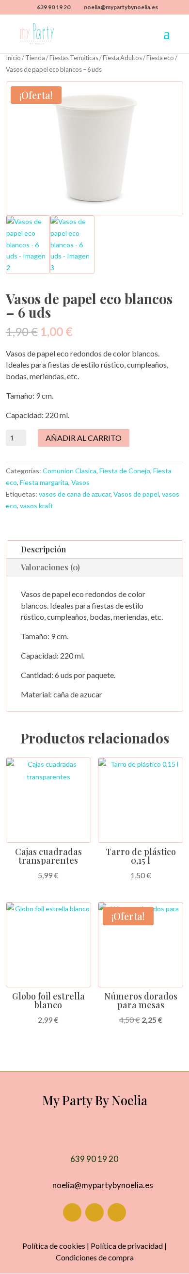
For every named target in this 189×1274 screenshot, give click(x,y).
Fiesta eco (160, 58)
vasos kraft (36, 505)
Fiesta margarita (44, 482)
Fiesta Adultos (122, 58)
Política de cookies (53, 1245)
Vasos (80, 482)
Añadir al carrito (84, 437)
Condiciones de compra (95, 1257)
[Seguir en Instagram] (94, 1212)
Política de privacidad (127, 1245)
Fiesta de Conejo (124, 471)
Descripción (43, 549)
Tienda (35, 58)
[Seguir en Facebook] (72, 1212)
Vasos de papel (136, 494)
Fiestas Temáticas (73, 58)
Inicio (13, 58)
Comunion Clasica (69, 471)
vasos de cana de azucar (74, 494)
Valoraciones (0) (50, 567)
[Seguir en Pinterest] (117, 1212)
